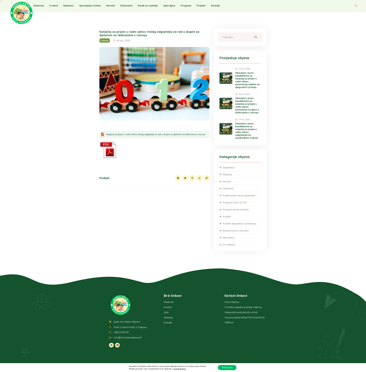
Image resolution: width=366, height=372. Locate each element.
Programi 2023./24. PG (234, 202)
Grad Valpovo (231, 302)
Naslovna (39, 5)
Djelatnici (68, 5)
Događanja (229, 167)
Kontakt (215, 5)
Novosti (110, 5)
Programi (186, 5)
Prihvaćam (227, 367)
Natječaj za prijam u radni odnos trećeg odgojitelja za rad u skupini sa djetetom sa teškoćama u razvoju (155, 134)
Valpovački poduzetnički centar (240, 312)
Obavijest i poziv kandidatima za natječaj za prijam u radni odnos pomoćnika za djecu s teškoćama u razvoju (247, 105)
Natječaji (168, 317)
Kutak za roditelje (148, 5)
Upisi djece (169, 5)
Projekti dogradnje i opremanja (239, 223)
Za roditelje (229, 244)
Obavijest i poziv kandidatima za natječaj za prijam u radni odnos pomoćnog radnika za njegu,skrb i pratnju (247, 80)
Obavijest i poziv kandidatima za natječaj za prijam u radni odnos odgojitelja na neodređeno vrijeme (246, 130)
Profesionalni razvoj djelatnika (239, 195)
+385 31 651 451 (121, 332)
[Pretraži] (255, 37)
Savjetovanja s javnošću (236, 230)
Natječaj (105, 40)
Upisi (166, 312)
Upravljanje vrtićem (90, 5)
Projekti (201, 5)
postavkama (180, 369)
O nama (53, 5)
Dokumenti (126, 5)
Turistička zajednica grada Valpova (243, 307)
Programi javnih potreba (236, 209)
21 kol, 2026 (244, 69)
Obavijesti (228, 188)
